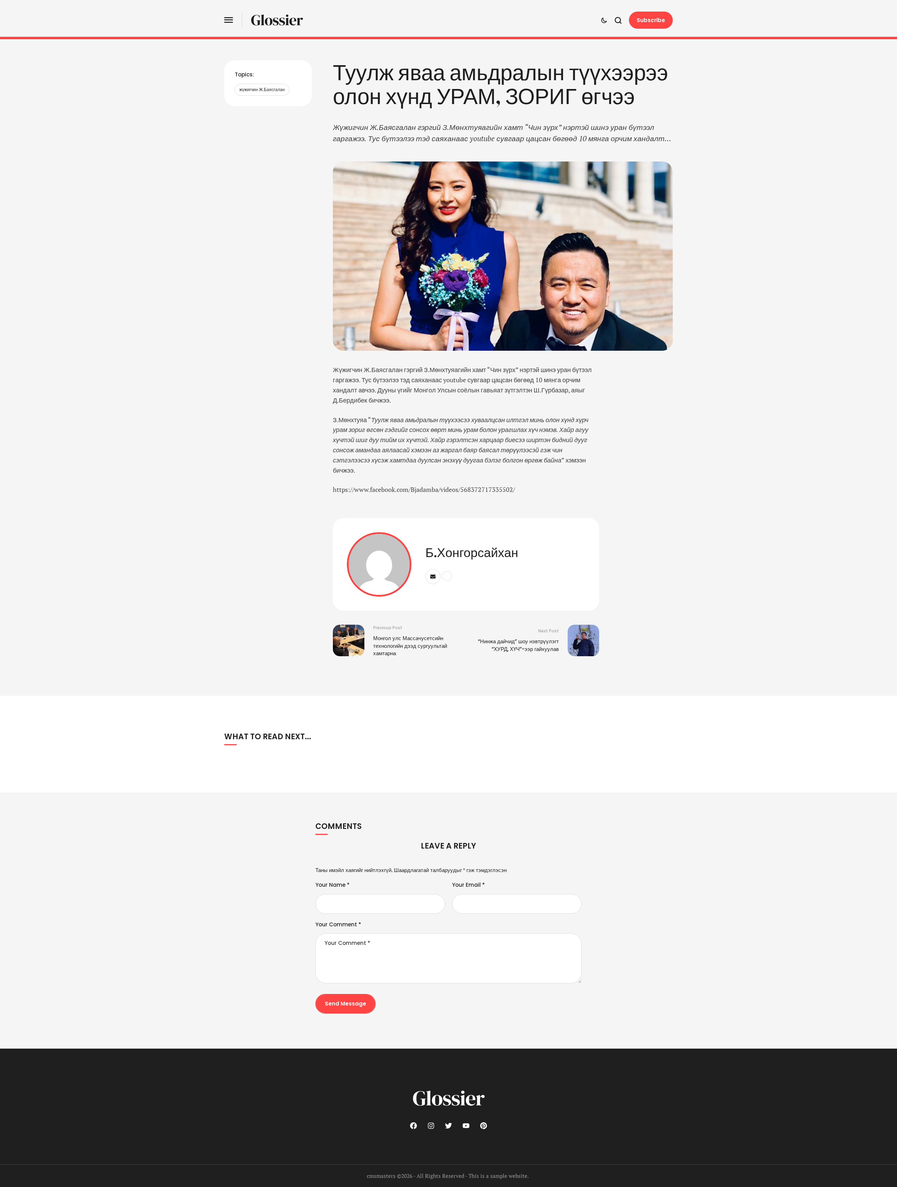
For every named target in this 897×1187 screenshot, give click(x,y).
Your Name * (332, 884)
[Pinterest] (483, 1125)
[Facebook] (413, 1125)
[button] (228, 20)
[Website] (447, 576)
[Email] (432, 576)
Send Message (345, 1003)
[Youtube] (466, 1125)
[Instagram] (430, 1125)
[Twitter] (448, 1125)
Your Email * (468, 884)
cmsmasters (381, 1175)
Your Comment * (338, 924)
